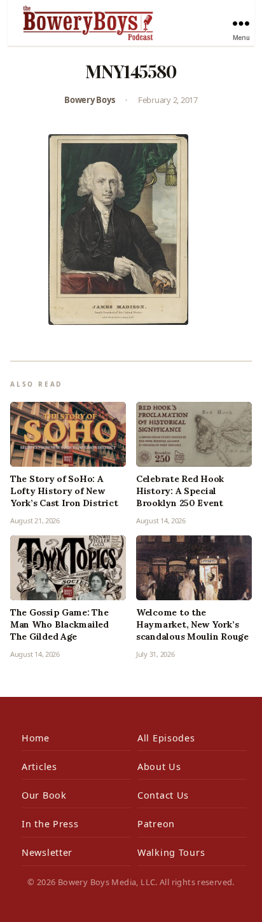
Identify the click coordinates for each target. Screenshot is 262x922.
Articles (39, 766)
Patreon (156, 824)
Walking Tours (171, 852)
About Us (159, 766)
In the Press (50, 824)
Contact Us (163, 795)
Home (36, 738)
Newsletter (47, 852)
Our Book (44, 795)
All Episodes (166, 738)
